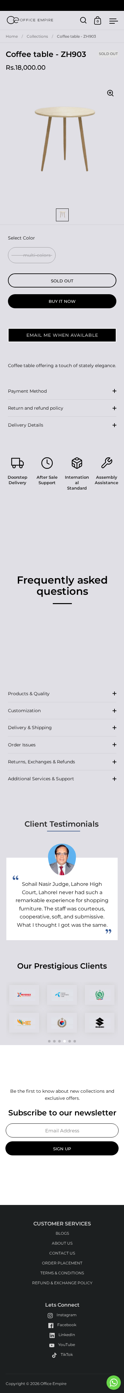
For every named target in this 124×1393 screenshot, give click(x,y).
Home (12, 36)
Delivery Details (25, 425)
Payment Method (27, 391)
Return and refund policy (35, 408)
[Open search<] (83, 20)
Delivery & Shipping (30, 727)
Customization (24, 710)
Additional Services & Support (41, 779)
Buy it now (62, 301)
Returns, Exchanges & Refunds (41, 762)
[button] (62, 335)
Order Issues (22, 745)
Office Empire (53, 1383)
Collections (37, 36)
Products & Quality (29, 693)
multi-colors (37, 255)
